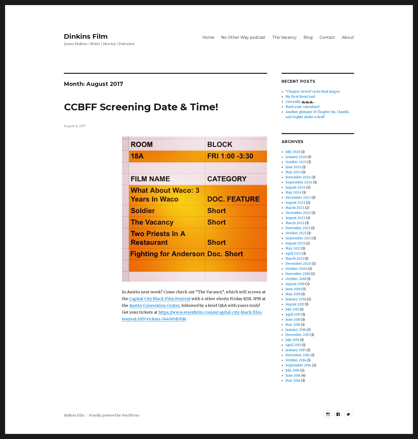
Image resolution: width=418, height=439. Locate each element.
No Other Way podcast (243, 37)
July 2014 (292, 370)
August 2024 (295, 187)
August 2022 (295, 218)
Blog (308, 37)
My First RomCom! (300, 97)
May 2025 (293, 172)
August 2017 (294, 304)
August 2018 (295, 284)
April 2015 (293, 345)
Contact (327, 37)
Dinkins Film (86, 36)
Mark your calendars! (302, 107)
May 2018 (292, 294)
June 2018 (293, 289)
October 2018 (295, 279)
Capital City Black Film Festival (159, 298)
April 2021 (293, 253)
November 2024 (298, 177)
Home (208, 37)
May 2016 (292, 325)
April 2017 (293, 314)
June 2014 (293, 375)
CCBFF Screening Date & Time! (141, 107)
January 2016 (295, 330)
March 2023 (294, 208)
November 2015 (297, 335)
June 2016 (292, 320)
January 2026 (296, 157)
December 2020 (298, 264)
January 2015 (295, 350)
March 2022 (294, 223)
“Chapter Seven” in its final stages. (312, 92)
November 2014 (297, 355)
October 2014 (295, 360)
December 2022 (298, 213)
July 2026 (292, 152)
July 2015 (292, 340)
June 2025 (293, 167)
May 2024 (293, 192)
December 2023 (298, 198)
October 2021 (295, 233)
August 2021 (295, 243)
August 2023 (295, 203)
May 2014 (292, 380)
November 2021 (297, 228)
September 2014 (298, 365)
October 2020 (296, 269)
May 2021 (293, 248)
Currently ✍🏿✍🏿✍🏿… (300, 102)
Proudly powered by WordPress (114, 415)
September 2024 (298, 182)
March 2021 (294, 259)
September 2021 (298, 238)
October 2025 (295, 162)
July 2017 (292, 309)
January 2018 (295, 299)
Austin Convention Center (154, 305)
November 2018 (297, 274)
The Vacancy (284, 37)
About (348, 37)
